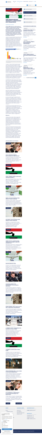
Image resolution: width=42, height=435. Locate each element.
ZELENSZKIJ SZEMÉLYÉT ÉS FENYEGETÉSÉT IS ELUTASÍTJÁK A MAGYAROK (12, 285)
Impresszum (19, 410)
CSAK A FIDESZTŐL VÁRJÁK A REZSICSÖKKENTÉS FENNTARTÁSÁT (12, 155)
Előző (8, 403)
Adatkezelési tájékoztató (20, 412)
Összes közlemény (28, 9)
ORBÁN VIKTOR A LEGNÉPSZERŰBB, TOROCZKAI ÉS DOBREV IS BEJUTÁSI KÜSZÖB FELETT (12, 242)
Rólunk (7, 410)
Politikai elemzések (28, 15)
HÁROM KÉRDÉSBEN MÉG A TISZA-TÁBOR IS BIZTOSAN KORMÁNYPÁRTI (14, 372)
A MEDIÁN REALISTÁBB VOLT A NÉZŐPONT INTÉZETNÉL (29, 30)
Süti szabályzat (19, 411)
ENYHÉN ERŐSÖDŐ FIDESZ (11, 263)
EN (35, 1)
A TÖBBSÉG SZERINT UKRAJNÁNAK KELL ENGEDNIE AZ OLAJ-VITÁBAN (13, 329)
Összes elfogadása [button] (7, 429)
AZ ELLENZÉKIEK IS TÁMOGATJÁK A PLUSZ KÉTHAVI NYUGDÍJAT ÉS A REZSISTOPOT (12, 393)
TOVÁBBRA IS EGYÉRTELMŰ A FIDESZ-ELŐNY (13, 350)
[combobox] (31, 5)
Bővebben (25, 37)
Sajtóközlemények (31, 28)
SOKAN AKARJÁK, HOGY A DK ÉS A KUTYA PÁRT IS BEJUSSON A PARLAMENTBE (13, 307)
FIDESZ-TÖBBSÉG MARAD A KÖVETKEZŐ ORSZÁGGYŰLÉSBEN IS (13, 177)
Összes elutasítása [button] (7, 431)
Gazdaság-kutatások (29, 18)
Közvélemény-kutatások (10, 24)
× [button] (12, 413)
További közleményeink (30, 77)
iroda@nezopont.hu (32, 418)
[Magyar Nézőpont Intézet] (8, 2)
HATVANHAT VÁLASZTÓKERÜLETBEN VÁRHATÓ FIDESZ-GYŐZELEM (13, 220)
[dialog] (7, 423)
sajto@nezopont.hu (32, 410)
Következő (19, 403)
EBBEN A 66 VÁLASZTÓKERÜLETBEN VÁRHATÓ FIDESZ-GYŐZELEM (13, 199)
